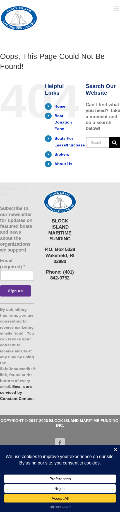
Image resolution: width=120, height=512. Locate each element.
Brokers (61, 154)
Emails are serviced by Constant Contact (17, 392)
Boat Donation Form (63, 122)
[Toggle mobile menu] (117, 8)
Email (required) (12, 263)
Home (59, 106)
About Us (63, 164)
